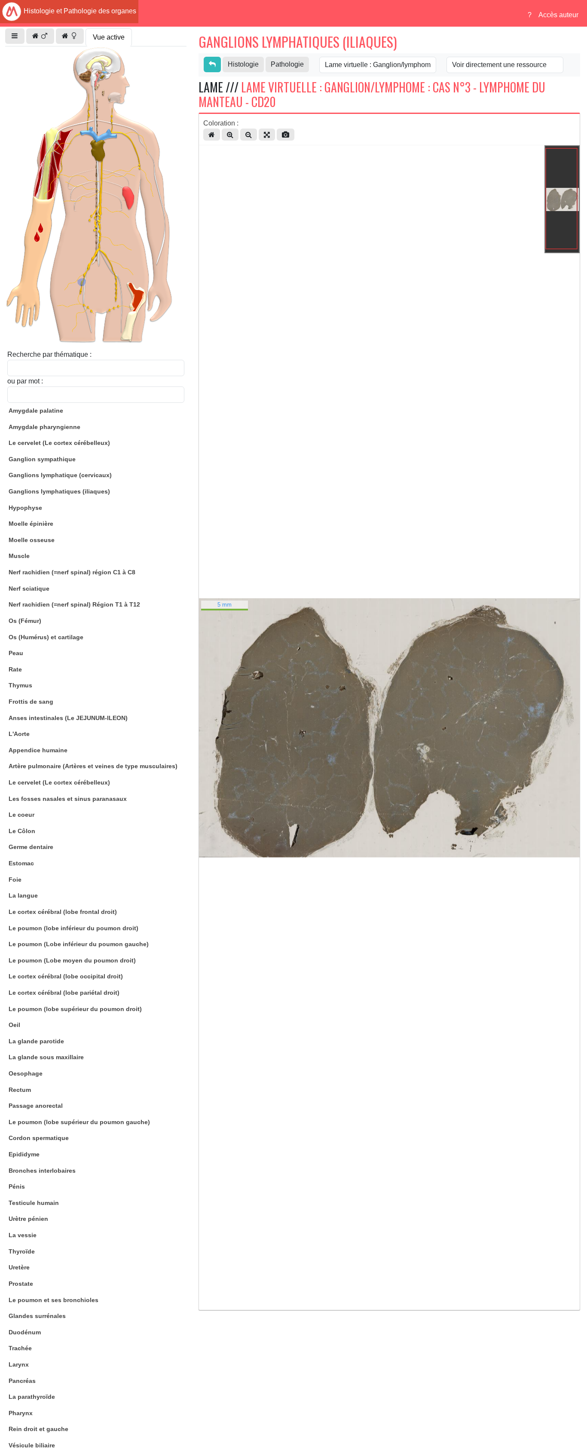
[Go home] (211, 135)
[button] (14, 36)
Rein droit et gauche (38, 1428)
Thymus (20, 685)
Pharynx (21, 1413)
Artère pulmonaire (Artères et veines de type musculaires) (93, 766)
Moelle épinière (31, 523)
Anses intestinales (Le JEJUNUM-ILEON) (68, 717)
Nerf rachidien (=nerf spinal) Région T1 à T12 (74, 604)
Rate (15, 669)
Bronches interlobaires (42, 1170)
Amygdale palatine (36, 410)
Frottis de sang (31, 701)
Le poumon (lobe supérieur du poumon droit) (75, 1008)
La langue (23, 895)
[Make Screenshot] (285, 135)
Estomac (21, 863)
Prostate (21, 1283)
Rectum (20, 1089)
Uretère (19, 1267)
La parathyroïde (32, 1396)
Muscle (19, 555)
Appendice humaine (38, 750)
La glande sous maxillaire (46, 1057)
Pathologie (287, 64)
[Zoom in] (230, 135)
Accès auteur (558, 14)
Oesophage (26, 1073)
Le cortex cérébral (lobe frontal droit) (63, 911)
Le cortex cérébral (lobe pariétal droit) (64, 992)
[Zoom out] (248, 135)
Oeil (14, 1024)
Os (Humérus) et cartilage (46, 637)
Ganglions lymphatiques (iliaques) (59, 491)
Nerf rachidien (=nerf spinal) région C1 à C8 (72, 572)
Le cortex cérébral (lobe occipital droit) (66, 976)
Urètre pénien (28, 1218)
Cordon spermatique (39, 1137)
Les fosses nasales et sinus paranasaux (68, 798)
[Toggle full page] (267, 135)
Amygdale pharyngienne (44, 426)
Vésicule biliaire (32, 1445)
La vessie (23, 1235)
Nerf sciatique (29, 588)
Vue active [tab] (109, 37)
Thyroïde (22, 1251)
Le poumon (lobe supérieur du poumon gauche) (79, 1122)
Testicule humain (34, 1202)
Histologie (243, 64)
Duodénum (25, 1332)
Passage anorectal (36, 1105)
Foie (15, 879)
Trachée (20, 1348)
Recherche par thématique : (49, 354)
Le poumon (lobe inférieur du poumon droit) (73, 928)
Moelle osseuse (32, 539)
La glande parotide (36, 1041)
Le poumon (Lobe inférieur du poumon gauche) (79, 944)
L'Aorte (19, 733)
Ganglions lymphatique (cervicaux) (60, 475)
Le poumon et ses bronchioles (53, 1300)
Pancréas (22, 1380)
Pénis (17, 1186)
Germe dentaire (31, 846)
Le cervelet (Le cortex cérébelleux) (59, 442)
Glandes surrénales (37, 1315)
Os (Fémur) (25, 620)
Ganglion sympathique (42, 459)
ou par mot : (25, 381)
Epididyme (24, 1154)
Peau (16, 653)
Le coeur (21, 814)
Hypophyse (25, 507)
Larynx (19, 1364)
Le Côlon (22, 831)
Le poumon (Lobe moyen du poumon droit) (72, 960)
